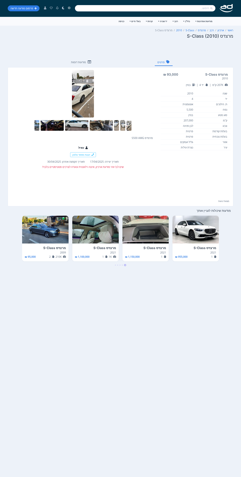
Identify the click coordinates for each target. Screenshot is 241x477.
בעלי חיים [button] (136, 21)
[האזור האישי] (45, 8)
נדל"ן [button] (187, 21)
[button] (125, 265)
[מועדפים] (51, 8)
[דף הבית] (226, 8)
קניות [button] (150, 21)
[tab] (164, 62)
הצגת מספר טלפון (81, 154)
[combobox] (145, 8)
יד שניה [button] (163, 21)
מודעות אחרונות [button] (204, 21)
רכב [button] (176, 21)
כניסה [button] (121, 21)
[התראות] (57, 8)
